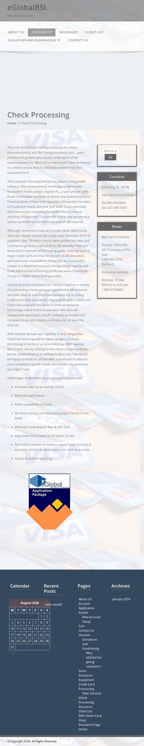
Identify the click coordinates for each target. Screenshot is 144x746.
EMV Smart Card (90, 716)
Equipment (86, 680)
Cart (82, 626)
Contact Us (78, 40)
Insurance (68, 32)
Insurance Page (89, 725)
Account (84, 604)
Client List (94, 32)
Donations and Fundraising (32, 40)
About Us (16, 32)
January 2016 (121, 599)
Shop (82, 720)
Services (39, 32)
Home (11, 123)
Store (82, 671)
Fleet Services (91, 693)
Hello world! (53, 604)
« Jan (12, 653)
